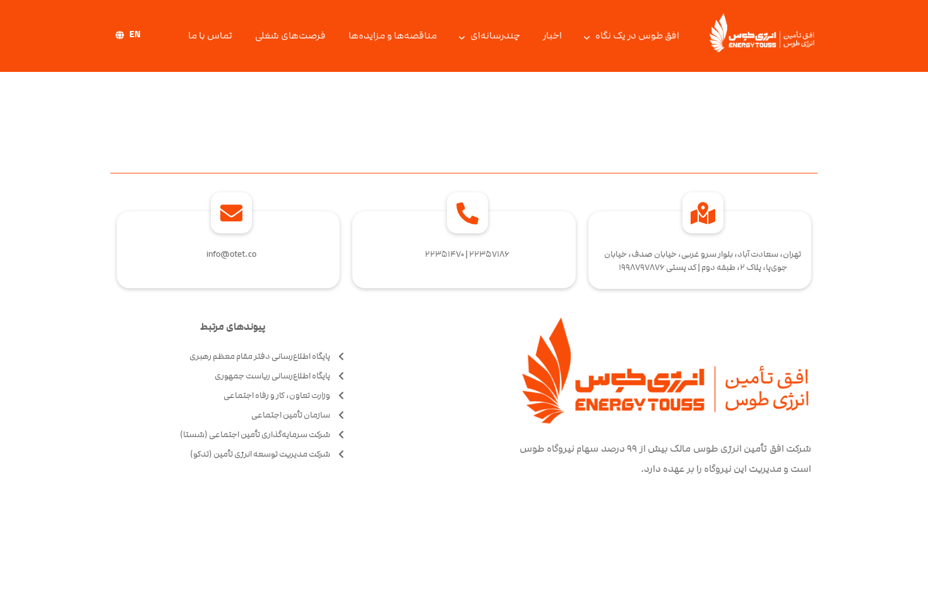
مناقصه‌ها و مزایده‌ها (392, 35)
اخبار (552, 35)
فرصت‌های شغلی (290, 35)
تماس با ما (210, 35)
